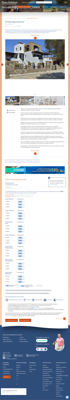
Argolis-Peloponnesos (21, 371)
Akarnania (18, 365)
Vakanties (11, 18)
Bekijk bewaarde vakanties (28, 2)
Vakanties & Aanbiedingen (24, 6)
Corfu (17, 377)
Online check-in (59, 387)
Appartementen (17, 18)
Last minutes (45, 390)
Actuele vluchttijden (60, 383)
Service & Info (55, 9)
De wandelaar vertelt (47, 383)
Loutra (8, 24)
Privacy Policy (59, 373)
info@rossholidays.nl (23, 341)
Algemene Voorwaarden (61, 367)
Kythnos (24, 18)
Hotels (30, 371)
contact (65, 2)
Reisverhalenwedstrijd (47, 381)
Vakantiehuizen (32, 369)
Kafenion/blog (63, 6)
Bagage (57, 385)
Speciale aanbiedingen (47, 369)
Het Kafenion (45, 385)
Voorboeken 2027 (27, 195)
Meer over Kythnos (34, 160)
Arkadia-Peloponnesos (21, 373)
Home (6, 18)
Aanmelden (6, 376)
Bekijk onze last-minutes (8, 392)
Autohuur (14, 160)
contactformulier (53, 184)
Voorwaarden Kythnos (11, 320)
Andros (17, 369)
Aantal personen (9, 183)
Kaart (7, 160)
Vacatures (63, 9)
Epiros (17, 379)
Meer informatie (37, 308)
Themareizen (45, 6)
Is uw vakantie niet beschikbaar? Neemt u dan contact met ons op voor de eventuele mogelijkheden (27, 293)
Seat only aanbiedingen (48, 377)
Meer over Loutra (23, 160)
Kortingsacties (36, 6)
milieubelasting (8, 315)
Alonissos (18, 367)
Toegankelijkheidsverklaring (62, 375)
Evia (17, 381)
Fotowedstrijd (46, 379)
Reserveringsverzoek (24, 320)
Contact (57, 365)
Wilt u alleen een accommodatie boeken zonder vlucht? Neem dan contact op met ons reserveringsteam (28, 290)
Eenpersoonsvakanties (47, 371)
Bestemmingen (12, 6)
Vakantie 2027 (54, 6)
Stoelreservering (59, 390)
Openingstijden (59, 396)
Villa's (30, 367)
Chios (17, 375)
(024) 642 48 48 (22, 339)
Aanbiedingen (46, 367)
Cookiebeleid (59, 377)
